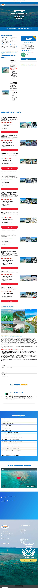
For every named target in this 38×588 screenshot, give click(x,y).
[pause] (18, 25)
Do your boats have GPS (6, 425)
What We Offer (4, 372)
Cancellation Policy (23, 541)
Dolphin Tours (22, 537)
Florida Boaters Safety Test (7, 367)
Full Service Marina (5, 376)
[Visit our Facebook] (1, 538)
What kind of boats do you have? (8, 418)
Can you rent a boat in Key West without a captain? (11, 443)
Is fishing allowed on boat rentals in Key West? (10, 448)
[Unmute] (19, 25)
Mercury (2, 360)
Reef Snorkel (22, 532)
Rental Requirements (6, 363)
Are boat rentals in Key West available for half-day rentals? (12, 441)
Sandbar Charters (23, 529)
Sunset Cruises (22, 531)
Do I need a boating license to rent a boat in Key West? (12, 437)
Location (3, 365)
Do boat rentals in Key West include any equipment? (12, 450)
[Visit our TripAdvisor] (8, 538)
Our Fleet (3, 374)
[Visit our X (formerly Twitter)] (10, 538)
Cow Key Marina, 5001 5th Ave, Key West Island (5, 47)
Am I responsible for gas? (6, 430)
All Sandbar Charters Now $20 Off (19, 0)
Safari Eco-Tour (22, 538)
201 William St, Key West (7, 535)
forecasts (6, 557)
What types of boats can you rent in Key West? (10, 439)
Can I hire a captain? (5, 421)
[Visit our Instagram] (5, 538)
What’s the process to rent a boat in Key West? (10, 455)
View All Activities (23, 540)
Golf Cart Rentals (23, 530)
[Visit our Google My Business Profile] (3, 538)
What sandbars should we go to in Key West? (10, 432)
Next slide (35, 397)
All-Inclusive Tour (23, 533)
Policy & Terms (22, 542)
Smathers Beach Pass (24, 539)
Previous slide (3, 397)
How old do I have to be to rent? (8, 423)
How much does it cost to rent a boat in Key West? (11, 434)
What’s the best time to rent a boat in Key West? (11, 446)
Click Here (32, 45)
